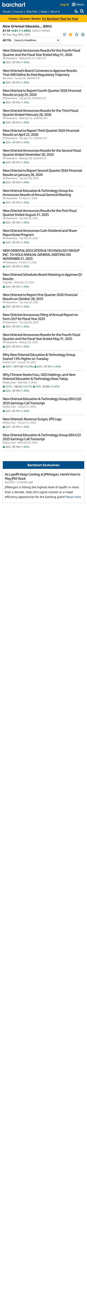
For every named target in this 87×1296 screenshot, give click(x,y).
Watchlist (31, 11)
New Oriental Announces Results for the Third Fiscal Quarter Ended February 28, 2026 (40, 113)
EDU (8, 62)
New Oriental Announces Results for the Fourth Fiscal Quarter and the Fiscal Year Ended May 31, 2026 (41, 52)
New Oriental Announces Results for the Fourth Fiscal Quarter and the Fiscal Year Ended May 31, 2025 (41, 337)
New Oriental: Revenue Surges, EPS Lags (32, 419)
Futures (18, 11)
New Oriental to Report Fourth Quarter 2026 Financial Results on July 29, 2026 (42, 93)
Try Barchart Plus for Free (60, 19)
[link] (82, 35)
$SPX (8, 366)
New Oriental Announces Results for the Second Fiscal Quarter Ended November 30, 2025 (42, 152)
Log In (64, 4)
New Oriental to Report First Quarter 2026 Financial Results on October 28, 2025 (40, 297)
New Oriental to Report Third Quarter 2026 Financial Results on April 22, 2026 (41, 133)
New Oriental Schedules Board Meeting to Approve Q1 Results (42, 277)
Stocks (7, 11)
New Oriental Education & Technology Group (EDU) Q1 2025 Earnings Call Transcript (42, 437)
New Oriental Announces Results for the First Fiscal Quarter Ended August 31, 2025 (39, 213)
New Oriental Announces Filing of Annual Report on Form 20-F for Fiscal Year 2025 (40, 317)
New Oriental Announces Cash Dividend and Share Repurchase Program (40, 233)
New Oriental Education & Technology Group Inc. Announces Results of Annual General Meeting (38, 193)
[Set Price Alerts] (70, 34)
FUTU (9, 386)
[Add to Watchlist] (76, 34)
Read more (73, 497)
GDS (38, 386)
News (44, 11)
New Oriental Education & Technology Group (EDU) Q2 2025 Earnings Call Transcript (42, 401)
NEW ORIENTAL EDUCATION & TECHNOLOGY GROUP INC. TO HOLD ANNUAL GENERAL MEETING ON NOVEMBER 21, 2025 (41, 255)
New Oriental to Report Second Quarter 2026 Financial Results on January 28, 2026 (42, 172)
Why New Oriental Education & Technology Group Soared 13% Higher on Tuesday (39, 357)
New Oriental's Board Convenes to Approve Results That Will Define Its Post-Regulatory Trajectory (40, 73)
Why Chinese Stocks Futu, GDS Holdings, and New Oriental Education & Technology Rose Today (39, 377)
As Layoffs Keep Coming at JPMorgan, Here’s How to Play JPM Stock (42, 476)
